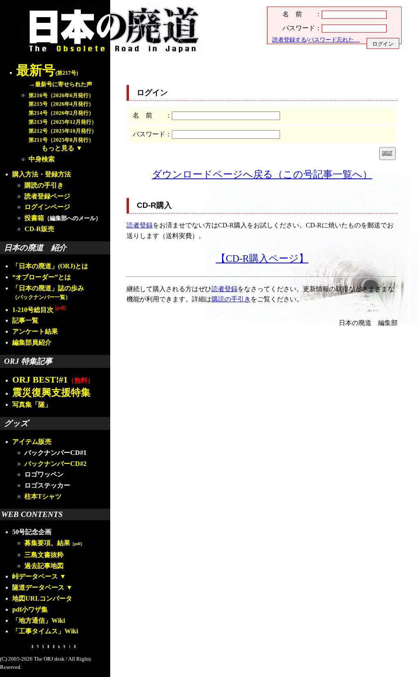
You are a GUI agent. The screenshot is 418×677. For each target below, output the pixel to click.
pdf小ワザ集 (30, 609)
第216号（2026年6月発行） (61, 95)
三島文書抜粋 (44, 554)
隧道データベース (38, 587)
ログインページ (47, 206)
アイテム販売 (31, 441)
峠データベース (35, 576)
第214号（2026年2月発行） (61, 113)
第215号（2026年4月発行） (61, 104)
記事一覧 (25, 320)
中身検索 (42, 159)
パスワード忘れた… (334, 39)
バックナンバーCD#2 (55, 463)
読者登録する (289, 39)
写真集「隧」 (31, 404)
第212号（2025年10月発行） (63, 131)
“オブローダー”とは (41, 277)
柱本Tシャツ (43, 496)
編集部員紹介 (31, 342)
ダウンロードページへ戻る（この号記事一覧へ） (262, 174)
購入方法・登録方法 (41, 174)
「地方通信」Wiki (38, 620)
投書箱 (34, 217)
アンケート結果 (35, 331)
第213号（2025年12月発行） (63, 122)
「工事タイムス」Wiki (45, 631)
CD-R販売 (39, 228)
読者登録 (140, 225)
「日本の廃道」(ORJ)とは (50, 266)
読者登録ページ (47, 196)
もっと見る (58, 148)
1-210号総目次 (39, 309)
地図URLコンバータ (42, 598)
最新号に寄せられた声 (63, 84)
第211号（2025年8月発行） (61, 140)
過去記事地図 (44, 565)
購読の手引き (44, 185)
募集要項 (37, 542)
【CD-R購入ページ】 (262, 258)
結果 (70, 542)
